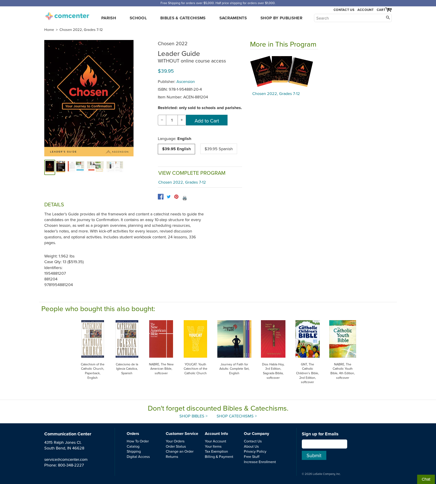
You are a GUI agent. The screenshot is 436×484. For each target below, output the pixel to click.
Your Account (215, 441)
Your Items (213, 446)
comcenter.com (67, 14)
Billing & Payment (219, 456)
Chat (426, 479)
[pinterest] (176, 197)
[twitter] (168, 197)
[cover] (49, 167)
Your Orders (175, 441)
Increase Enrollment (260, 461)
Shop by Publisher (281, 18)
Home (49, 29)
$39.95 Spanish (219, 149)
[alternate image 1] (60, 167)
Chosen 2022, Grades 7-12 (81, 29)
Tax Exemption (216, 451)
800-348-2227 (71, 465)
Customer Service (182, 434)
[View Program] (284, 71)
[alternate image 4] (115, 167)
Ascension (185, 81)
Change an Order (179, 451)
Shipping (134, 451)
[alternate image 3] (95, 167)
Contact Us (344, 10)
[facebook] (161, 197)
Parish (108, 18)
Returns (172, 456)
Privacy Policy (255, 451)
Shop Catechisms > (237, 416)
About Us (251, 446)
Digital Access (138, 456)
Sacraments (233, 18)
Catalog (133, 446)
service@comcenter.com (66, 459)
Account (365, 9)
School (138, 18)
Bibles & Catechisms (183, 18)
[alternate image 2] (76, 167)
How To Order (138, 441)
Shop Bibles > (193, 416)
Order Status (176, 446)
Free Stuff (251, 456)
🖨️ (184, 198)
